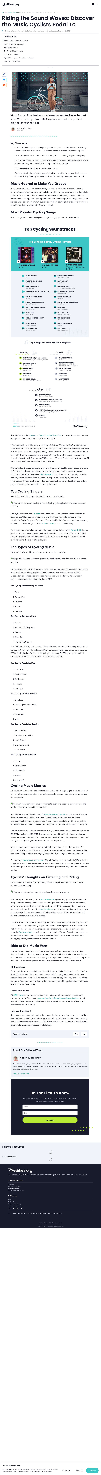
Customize (66, 1470)
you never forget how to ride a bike (45, 435)
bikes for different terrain (54, 814)
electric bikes (46, 909)
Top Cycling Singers (11, 47)
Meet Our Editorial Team (21, 1074)
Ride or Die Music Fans (12, 61)
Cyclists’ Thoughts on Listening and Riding (18, 58)
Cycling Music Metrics (11, 54)
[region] (50, 1468)
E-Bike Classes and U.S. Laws (16, 1191)
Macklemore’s (46, 474)
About (9, 1200)
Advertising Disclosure (55, 1223)
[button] (97, 4)
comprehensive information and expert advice (58, 998)
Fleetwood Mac (25, 932)
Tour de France (47, 899)
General (16, 12)
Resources (10, 12)
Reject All (79, 1470)
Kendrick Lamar (47, 523)
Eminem (36, 513)
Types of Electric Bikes (14, 1186)
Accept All (92, 1470)
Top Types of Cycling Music (13, 51)
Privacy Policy (43, 1223)
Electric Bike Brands (13, 1188)
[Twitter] (13, 1208)
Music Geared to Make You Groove (16, 41)
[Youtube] (17, 1208)
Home (4, 12)
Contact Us (11, 1202)
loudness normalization (33, 860)
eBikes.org (18, 994)
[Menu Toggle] (93, 4)
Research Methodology (14, 1204)
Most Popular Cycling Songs (13, 44)
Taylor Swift (76, 530)
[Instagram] (9, 1208)
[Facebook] (21, 1208)
